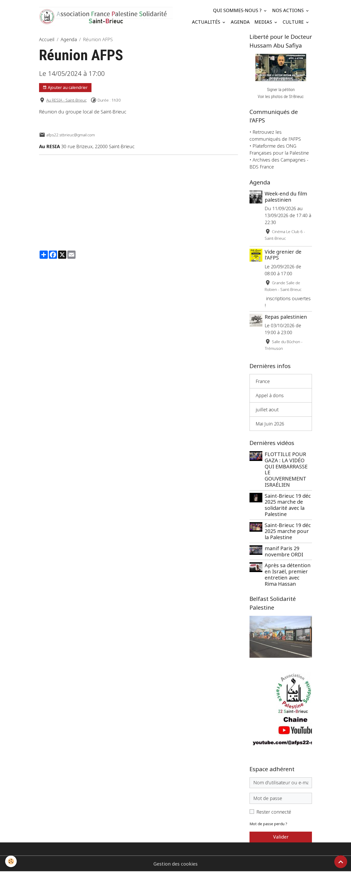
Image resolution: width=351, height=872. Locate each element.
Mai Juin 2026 (270, 424)
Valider (281, 837)
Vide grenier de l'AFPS (283, 254)
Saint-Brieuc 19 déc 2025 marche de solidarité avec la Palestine (288, 505)
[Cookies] (11, 861)
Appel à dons (270, 395)
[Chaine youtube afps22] (281, 712)
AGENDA (240, 22)
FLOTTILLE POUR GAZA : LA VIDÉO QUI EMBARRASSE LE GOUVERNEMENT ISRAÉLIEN (286, 469)
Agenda (69, 39)
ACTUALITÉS (206, 22)
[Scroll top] (340, 861)
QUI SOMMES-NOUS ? (238, 10)
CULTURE (294, 22)
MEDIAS (263, 22)
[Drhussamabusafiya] (281, 67)
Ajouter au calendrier (67, 87)
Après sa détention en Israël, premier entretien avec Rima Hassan (288, 574)
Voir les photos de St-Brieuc (281, 96)
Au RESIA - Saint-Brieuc (66, 100)
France (263, 381)
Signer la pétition (281, 89)
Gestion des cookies (175, 864)
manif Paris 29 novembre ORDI (284, 551)
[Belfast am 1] (281, 637)
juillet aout (267, 409)
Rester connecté (273, 812)
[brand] (106, 16)
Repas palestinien (286, 316)
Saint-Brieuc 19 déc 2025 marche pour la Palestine (288, 531)
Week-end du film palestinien (286, 196)
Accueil (46, 39)
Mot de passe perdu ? (268, 823)
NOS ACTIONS (288, 10)
